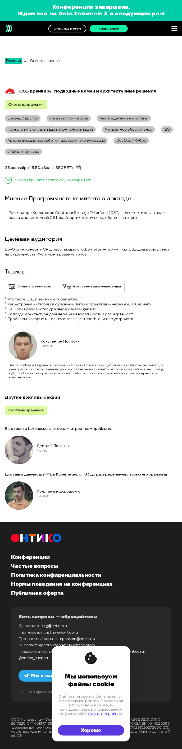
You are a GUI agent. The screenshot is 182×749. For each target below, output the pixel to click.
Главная (13, 61)
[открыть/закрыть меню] (174, 28)
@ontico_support (33, 658)
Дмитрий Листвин (53, 446)
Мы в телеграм (50, 676)
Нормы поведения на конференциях (62, 584)
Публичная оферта (37, 593)
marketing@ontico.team (74, 645)
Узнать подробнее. (105, 713)
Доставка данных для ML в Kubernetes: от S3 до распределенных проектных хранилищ (86, 474)
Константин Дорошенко (59, 491)
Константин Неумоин (60, 341)
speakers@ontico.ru (77, 639)
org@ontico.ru (54, 626)
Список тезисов (45, 61)
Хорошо (91, 730)
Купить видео (109, 29)
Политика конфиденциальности (56, 575)
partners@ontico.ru (61, 632)
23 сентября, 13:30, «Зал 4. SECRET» (39, 168)
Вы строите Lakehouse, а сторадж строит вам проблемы (58, 429)
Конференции (30, 557)
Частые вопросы (34, 566)
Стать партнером (67, 29)
